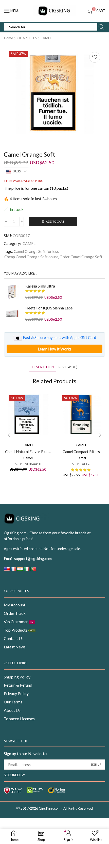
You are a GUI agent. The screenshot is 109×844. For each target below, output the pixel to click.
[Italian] (27, 570)
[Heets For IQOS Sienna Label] (12, 313)
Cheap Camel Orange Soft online (31, 256)
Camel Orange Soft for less (36, 251)
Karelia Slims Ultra (40, 286)
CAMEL (46, 38)
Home (8, 38)
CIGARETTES (27, 38)
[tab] (42, 367)
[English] (7, 570)
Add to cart (55, 221)
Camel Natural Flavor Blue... (28, 451)
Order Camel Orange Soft (81, 256)
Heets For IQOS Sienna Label (49, 308)
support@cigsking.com (33, 558)
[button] (9, 435)
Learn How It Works (54, 349)
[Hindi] (20, 570)
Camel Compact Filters (81, 451)
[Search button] (101, 27)
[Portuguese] (33, 570)
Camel (28, 458)
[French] (13, 570)
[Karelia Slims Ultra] (12, 291)
